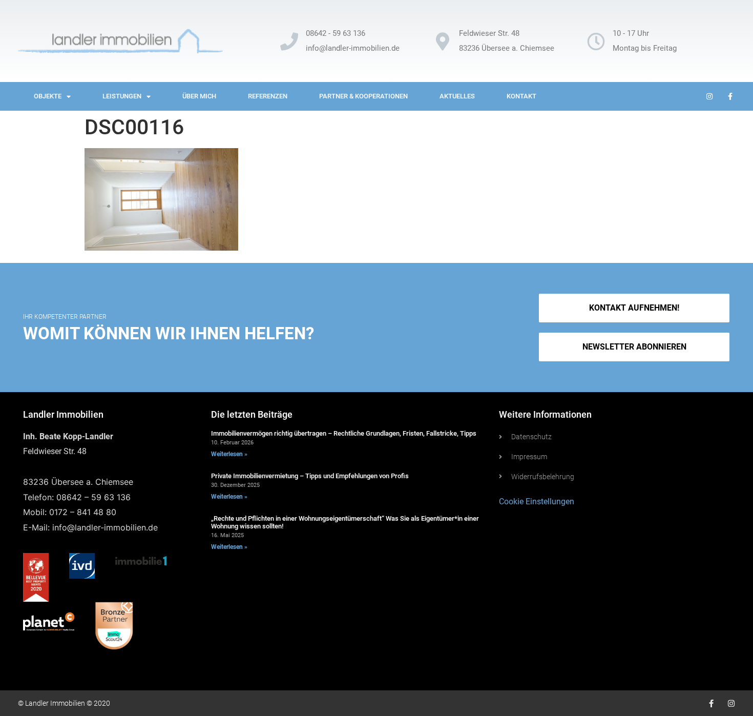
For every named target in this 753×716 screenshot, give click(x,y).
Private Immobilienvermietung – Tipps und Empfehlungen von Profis (310, 476)
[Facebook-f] (711, 703)
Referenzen (267, 96)
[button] (634, 347)
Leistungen (121, 96)
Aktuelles (457, 96)
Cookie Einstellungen (536, 501)
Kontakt (521, 96)
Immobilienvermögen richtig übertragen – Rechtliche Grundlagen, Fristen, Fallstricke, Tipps (343, 433)
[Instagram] (731, 703)
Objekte (47, 96)
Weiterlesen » (229, 454)
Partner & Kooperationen (363, 96)
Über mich (199, 96)
